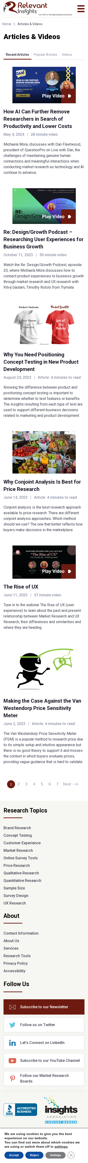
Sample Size (14, 888)
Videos (67, 54)
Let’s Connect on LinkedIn (42, 1042)
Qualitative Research (21, 873)
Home (6, 24)
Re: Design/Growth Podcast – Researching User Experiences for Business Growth (44, 239)
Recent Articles (17, 54)
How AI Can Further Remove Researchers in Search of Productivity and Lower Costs (38, 119)
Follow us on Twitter (37, 1025)
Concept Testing (18, 835)
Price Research (17, 865)
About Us (11, 941)
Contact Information (21, 933)
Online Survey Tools (21, 858)
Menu (80, 8)
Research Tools (17, 956)
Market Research (18, 850)
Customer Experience (22, 843)
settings (61, 1146)
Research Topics (25, 811)
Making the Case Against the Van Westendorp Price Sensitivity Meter (42, 708)
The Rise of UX (21, 587)
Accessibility (14, 971)
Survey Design (16, 895)
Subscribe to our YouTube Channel (50, 1060)
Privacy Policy (16, 963)
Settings (55, 1155)
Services (11, 948)
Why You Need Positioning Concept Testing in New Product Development (41, 362)
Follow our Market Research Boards (44, 1078)
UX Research (15, 903)
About (11, 916)
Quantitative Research (22, 880)
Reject (34, 1155)
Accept (14, 1155)
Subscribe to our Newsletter (44, 1007)
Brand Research (17, 828)
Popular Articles (45, 54)
